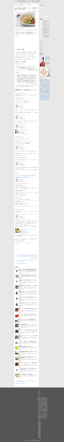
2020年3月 (39, 421)
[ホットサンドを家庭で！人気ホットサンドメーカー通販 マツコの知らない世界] (16, 304)
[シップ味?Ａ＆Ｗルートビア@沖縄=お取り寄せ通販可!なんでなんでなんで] (16, 298)
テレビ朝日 (43, 86)
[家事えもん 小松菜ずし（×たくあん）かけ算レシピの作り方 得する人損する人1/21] (16, 292)
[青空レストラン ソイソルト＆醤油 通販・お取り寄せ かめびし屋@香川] (16, 331)
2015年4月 (39, 434)
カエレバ (18, 104)
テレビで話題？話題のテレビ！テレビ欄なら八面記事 (27, 1)
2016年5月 (39, 426)
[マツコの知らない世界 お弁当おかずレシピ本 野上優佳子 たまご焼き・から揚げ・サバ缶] (16, 369)
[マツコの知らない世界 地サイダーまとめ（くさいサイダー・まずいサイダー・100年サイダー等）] (16, 325)
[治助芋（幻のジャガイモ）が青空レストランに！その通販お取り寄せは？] (16, 364)
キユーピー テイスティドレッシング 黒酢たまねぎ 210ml (23, 129)
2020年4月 (39, 420)
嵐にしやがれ (45, 410)
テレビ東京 (47, 86)
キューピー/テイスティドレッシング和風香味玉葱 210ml (21, 123)
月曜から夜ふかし (45, 95)
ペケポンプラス (43, 88)
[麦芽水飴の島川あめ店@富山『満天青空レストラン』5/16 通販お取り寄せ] (16, 287)
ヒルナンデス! (45, 87)
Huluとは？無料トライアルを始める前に (21, 263)
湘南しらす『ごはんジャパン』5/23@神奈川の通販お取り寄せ (27, 319)
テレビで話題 (20, 28)
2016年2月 (39, 428)
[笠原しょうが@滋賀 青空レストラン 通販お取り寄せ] (16, 375)
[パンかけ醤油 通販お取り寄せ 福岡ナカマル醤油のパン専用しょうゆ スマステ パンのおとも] (16, 352)
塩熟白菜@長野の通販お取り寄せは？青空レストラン (26, 346)
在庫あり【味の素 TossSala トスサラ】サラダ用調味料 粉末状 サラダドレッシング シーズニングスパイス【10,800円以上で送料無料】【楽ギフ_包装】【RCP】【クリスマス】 (26, 177)
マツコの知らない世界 (34, 258)
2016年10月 (39, 423)
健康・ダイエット (40, 393)
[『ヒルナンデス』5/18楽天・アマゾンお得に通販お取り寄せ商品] (16, 342)
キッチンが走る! (39, 403)
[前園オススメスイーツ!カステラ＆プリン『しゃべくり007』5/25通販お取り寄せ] (16, 337)
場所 (38, 394)
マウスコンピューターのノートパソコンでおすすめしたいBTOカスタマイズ (45, 21)
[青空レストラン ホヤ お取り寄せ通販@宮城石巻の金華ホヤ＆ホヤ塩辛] (16, 310)
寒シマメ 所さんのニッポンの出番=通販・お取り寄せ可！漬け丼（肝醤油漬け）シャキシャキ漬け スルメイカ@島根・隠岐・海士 (28, 269)
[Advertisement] (20, 41)
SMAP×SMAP (42, 79)
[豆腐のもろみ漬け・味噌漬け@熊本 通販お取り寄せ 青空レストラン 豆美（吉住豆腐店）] (16, 358)
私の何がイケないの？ (45, 98)
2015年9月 (39, 431)
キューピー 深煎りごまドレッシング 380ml (20, 103)
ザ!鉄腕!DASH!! (43, 403)
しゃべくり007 (41, 401)
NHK (40, 79)
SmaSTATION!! (46, 79)
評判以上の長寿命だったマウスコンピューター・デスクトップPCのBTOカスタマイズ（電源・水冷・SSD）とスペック (45, 32)
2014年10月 (39, 437)
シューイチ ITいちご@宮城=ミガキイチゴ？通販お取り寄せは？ (27, 314)
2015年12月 (39, 429)
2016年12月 (39, 422)
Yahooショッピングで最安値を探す (20, 127)
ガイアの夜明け (47, 84)
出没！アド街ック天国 (42, 410)
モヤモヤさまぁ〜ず (43, 407)
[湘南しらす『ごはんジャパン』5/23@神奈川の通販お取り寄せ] (16, 320)
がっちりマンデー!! (43, 81)
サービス (39, 392)
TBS (31, 258)
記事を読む (20, 273)
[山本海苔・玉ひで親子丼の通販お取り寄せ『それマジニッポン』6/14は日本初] (16, 281)
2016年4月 (39, 427)
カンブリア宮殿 (43, 84)
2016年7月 (39, 425)
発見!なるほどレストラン (45, 97)
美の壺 (47, 99)
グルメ (23, 28)
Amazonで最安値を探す (21, 132)
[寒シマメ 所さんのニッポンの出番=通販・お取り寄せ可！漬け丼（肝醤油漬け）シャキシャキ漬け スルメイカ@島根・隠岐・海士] (16, 270)
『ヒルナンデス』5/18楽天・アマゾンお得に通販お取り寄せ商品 (27, 341)
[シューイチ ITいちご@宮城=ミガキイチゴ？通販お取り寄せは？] (16, 315)
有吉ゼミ (49, 95)
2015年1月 (39, 436)
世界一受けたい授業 (43, 91)
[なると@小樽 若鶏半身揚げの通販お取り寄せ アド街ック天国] (16, 276)
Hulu (38, 390)
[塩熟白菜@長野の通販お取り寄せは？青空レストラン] (16, 347)
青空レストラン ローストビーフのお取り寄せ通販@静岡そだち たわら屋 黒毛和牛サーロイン (47, 63)
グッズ (39, 391)
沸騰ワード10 (41, 96)
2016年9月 (39, 424)
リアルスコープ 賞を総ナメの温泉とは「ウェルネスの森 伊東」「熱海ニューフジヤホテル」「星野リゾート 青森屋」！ (26, 261)
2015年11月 (39, 430)
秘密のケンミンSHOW (41, 417)
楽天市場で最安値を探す (19, 125)
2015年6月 (39, 433)
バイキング (39, 405)
